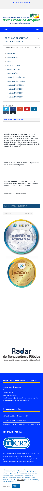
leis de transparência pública (12, 462)
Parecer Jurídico (13, 57)
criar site (16, 453)
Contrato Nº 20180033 (15, 89)
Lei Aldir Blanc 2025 (9, 416)
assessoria (18, 456)
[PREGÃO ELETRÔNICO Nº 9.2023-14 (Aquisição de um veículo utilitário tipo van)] (21, 158)
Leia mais (20, 480)
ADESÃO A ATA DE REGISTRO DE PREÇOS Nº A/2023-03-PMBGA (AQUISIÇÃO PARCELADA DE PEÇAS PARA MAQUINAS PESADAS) (21, 183)
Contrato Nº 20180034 (15, 93)
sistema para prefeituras (30, 453)
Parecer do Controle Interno (17, 81)
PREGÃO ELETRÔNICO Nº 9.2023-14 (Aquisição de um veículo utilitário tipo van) (21, 164)
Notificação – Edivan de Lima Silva (14, 425)
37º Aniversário (21, 5)
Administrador (11, 47)
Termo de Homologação (16, 77)
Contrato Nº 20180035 (15, 97)
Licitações (37, 47)
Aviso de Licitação (13, 65)
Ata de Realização (13, 69)
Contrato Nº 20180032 (15, 85)
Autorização (11, 53)
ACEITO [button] (16, 486)
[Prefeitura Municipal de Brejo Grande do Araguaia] (21, 18)
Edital (9, 61)
